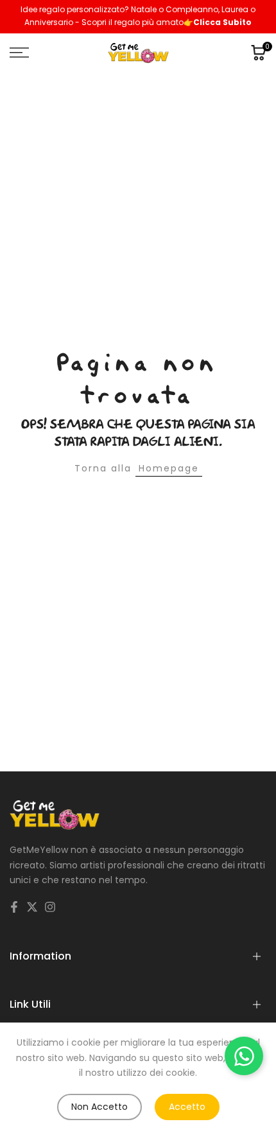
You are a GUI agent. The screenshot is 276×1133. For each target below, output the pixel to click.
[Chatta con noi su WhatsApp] (244, 1056)
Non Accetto (99, 1106)
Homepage (169, 468)
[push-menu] (19, 53)
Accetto (187, 1106)
